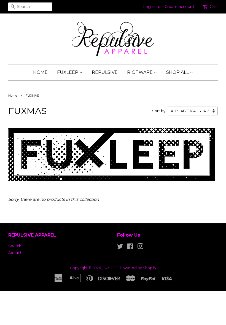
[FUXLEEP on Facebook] (130, 247)
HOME (40, 72)
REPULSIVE (105, 72)
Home (12, 96)
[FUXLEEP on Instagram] (140, 247)
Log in (149, 6)
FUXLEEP (68, 72)
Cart (214, 6)
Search (14, 246)
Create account (179, 6)
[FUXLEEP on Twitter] (120, 247)
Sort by (158, 111)
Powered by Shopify (138, 268)
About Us (16, 253)
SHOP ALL (178, 72)
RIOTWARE (140, 72)
